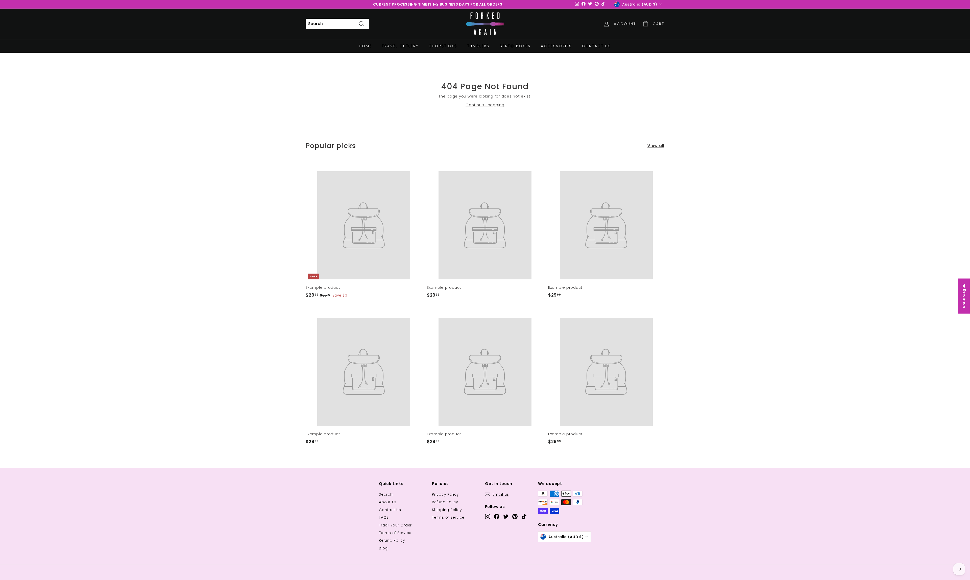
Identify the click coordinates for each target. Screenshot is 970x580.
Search (386, 494)
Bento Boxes (515, 46)
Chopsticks (443, 46)
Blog (383, 548)
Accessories (556, 46)
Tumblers (478, 46)
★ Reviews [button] (964, 296)
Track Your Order (395, 525)
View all (655, 145)
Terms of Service (395, 532)
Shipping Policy (447, 509)
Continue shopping (485, 104)
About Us (388, 501)
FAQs (384, 517)
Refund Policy (392, 540)
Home (365, 46)
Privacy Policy (445, 494)
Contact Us (596, 46)
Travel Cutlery (400, 46)
